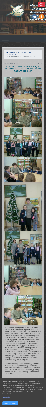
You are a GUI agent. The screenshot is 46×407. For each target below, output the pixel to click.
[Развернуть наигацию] (5, 38)
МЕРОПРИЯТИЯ (24, 52)
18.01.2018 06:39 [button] (11, 64)
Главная (11, 52)
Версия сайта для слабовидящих (41, 4)
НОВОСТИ (13, 54)
